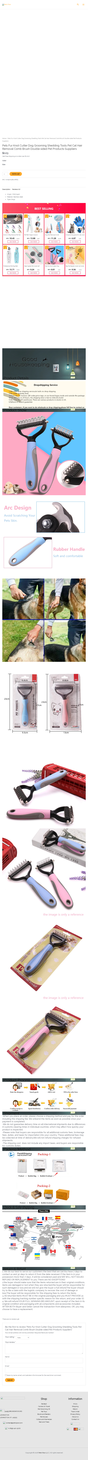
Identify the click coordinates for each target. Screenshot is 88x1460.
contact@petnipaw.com (14, 1423)
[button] (78, 4)
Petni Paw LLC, (44, 1453)
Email (7, 1366)
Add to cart (16, 174)
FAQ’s (75, 1404)
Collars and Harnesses (44, 1419)
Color (4, 160)
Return (75, 1409)
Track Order (75, 1411)
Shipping (75, 1406)
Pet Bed (44, 1404)
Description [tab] (6, 189)
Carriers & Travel (44, 1406)
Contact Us (75, 1419)
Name (7, 1357)
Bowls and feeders (43, 1414)
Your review (10, 1342)
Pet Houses (44, 1417)
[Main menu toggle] (83, 4)
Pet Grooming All (44, 1409)
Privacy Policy (75, 1414)
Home (4, 138)
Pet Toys (44, 1411)
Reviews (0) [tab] (16, 189)
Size (3, 164)
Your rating (10, 1337)
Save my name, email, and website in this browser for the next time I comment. (34, 1375)
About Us (75, 1417)
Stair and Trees (44, 1422)
